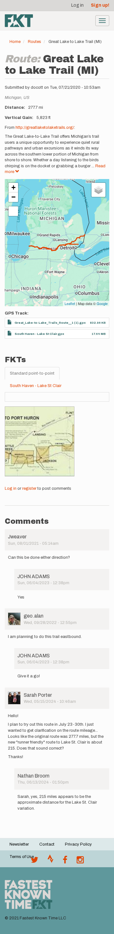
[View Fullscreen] (13, 211)
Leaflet (70, 303)
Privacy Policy (78, 844)
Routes (34, 41)
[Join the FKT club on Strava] (51, 861)
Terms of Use (22, 856)
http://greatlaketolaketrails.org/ (45, 127)
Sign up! (100, 5)
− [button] (13, 197)
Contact (46, 844)
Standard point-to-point (32, 373)
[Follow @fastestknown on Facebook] (65, 861)
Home (15, 41)
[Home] (19, 20)
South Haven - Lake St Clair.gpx (39, 334)
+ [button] (13, 187)
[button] (39, 441)
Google (102, 303)
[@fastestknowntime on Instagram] (80, 861)
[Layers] (98, 190)
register (29, 488)
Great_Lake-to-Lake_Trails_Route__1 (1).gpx (50, 322)
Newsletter (19, 844)
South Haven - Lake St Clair (35, 386)
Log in (77, 5)
